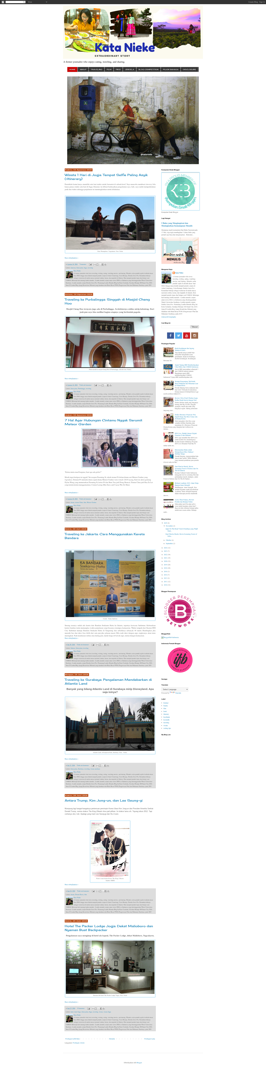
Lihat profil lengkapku (168, 317)
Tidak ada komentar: (85, 385)
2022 (166, 554)
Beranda (112, 1039)
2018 (166, 568)
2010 (166, 585)
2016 (166, 571)
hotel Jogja (77, 1012)
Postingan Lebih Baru (72, 1039)
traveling (90, 268)
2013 (166, 578)
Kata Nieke (179, 273)
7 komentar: (83, 264)
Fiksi (118, 69)
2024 (166, 548)
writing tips (167, 728)
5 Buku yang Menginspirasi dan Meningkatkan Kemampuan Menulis (176, 224)
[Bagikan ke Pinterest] (105, 264)
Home (72, 69)
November (169, 526)
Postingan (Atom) (79, 1043)
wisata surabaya (95, 769)
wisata (101, 1012)
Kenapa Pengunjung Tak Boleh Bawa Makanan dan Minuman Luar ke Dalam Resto (186, 383)
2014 (166, 575)
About (83, 69)
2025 (166, 523)
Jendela (129, 69)
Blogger (139, 1062)
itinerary (73, 268)
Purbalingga (81, 388)
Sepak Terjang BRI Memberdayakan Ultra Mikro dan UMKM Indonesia (187, 366)
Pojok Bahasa (170, 69)
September (169, 543)
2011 (166, 581)
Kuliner (165, 703)
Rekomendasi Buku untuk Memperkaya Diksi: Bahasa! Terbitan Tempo (184, 452)
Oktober (169, 540)
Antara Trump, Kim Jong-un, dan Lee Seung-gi (104, 800)
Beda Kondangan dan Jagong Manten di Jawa (184, 349)
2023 (166, 551)
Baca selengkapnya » (71, 258)
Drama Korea (79, 894)
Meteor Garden (91, 502)
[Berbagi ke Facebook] (102, 264)
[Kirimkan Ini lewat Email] (94, 264)
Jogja (85, 268)
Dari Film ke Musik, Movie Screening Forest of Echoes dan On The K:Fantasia (186, 468)
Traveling (96, 69)
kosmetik (166, 720)
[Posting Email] (90, 264)
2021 (166, 558)
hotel (72, 1012)
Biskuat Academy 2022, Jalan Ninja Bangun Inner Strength (186, 484)
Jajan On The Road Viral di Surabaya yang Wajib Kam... (182, 530)
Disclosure (189, 69)
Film (109, 69)
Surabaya (81, 769)
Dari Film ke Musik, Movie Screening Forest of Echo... (181, 535)
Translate (178, 693)
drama (72, 502)
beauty (165, 705)
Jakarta (73, 648)
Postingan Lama (149, 1039)
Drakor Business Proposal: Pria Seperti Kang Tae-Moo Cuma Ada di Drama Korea (186, 416)
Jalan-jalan (79, 268)
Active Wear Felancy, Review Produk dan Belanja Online (184, 500)
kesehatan (166, 717)
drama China (79, 502)
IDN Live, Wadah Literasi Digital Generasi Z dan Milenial (186, 434)
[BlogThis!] (97, 264)
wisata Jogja (107, 1012)
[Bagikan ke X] (100, 264)
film (85, 502)
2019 (166, 564)
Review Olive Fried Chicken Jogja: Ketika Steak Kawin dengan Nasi (186, 399)
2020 (166, 561)
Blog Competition (148, 69)
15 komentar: (81, 1008)
